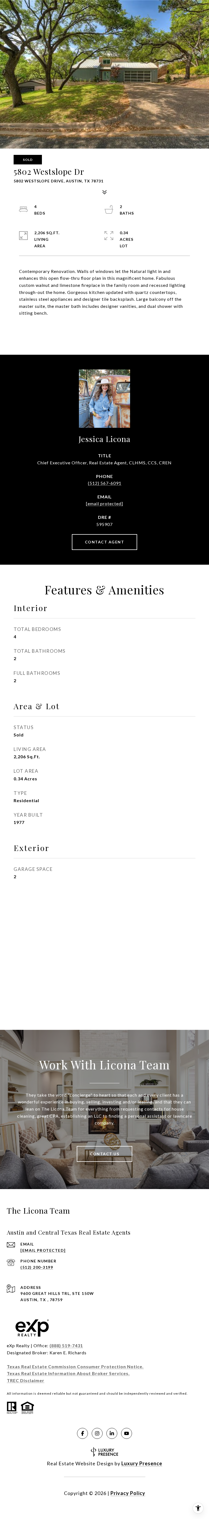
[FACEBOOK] (82, 1433)
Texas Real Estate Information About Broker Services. (68, 1373)
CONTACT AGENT (104, 542)
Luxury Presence (141, 1463)
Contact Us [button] (104, 1153)
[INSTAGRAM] (97, 1433)
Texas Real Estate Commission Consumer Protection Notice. (75, 1366)
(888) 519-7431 (66, 1345)
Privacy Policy (127, 1493)
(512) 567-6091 (104, 483)
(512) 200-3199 (36, 1267)
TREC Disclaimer (25, 1380)
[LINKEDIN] (111, 1433)
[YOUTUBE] (126, 1433)
